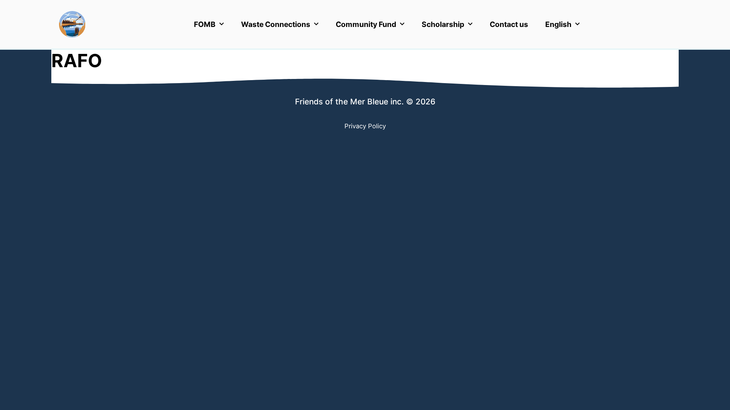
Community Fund (366, 24)
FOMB (205, 24)
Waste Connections (275, 24)
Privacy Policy (365, 126)
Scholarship (443, 24)
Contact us (509, 24)
